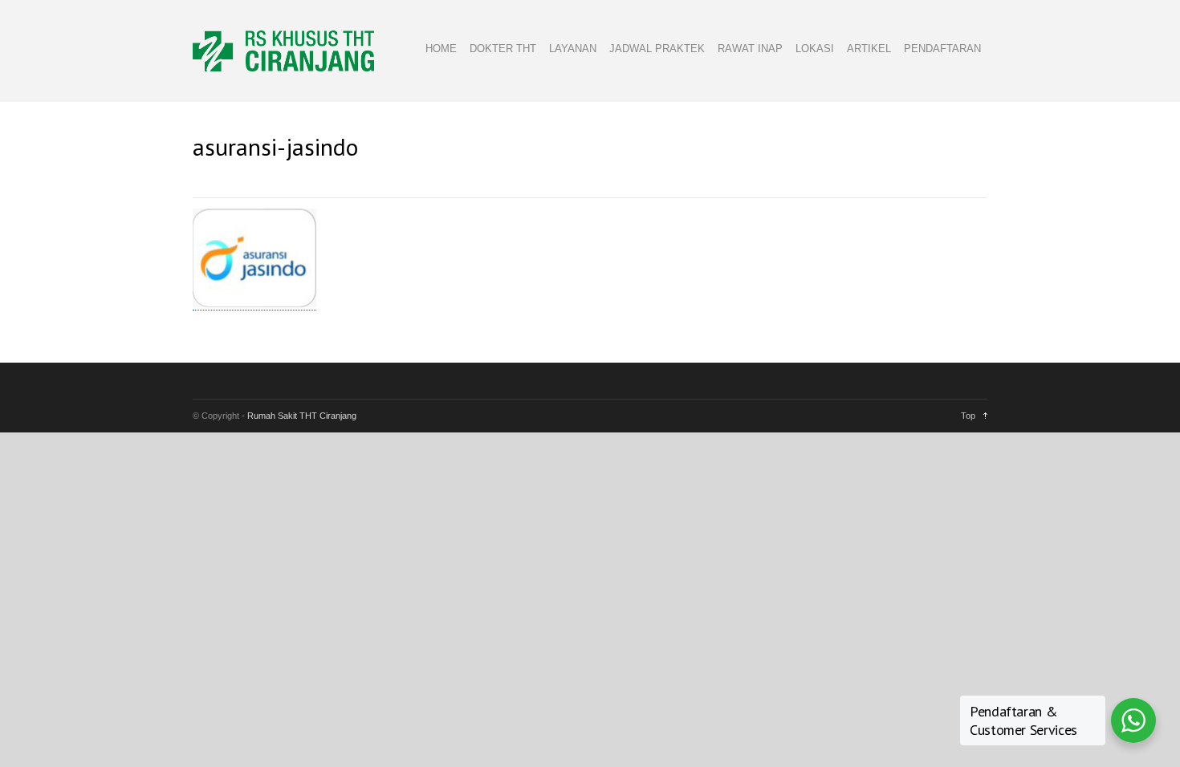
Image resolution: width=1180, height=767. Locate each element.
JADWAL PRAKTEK (657, 49)
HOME (441, 49)
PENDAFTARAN (942, 49)
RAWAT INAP (750, 49)
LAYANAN (572, 49)
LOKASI (814, 49)
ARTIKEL (869, 49)
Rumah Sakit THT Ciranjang (301, 415)
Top (968, 415)
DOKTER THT (503, 49)
